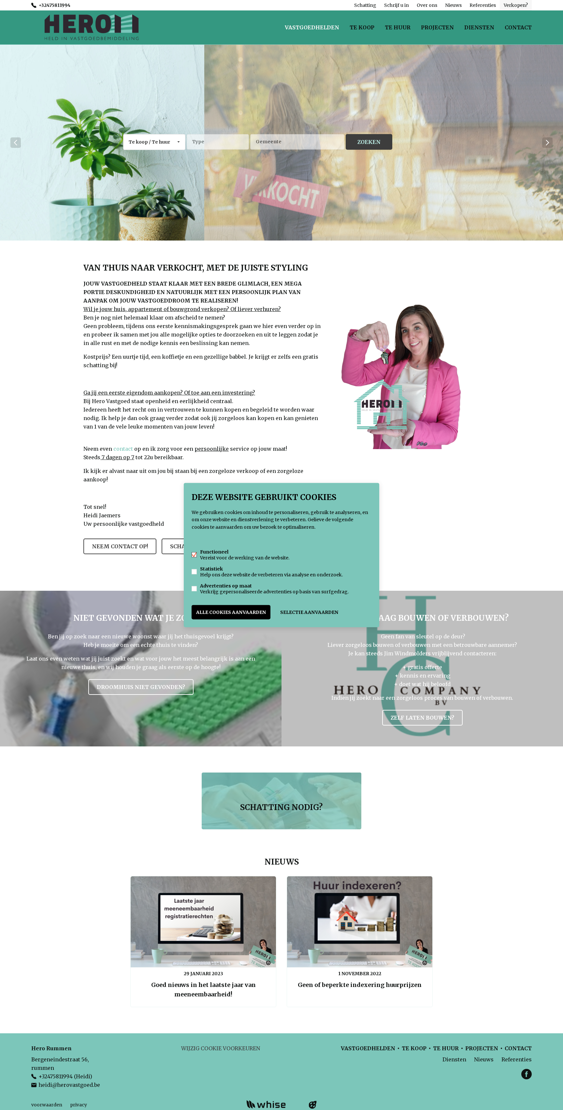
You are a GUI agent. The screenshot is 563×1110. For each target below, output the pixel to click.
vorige (15, 142)
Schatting (365, 5)
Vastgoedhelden (312, 27)
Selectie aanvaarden (309, 612)
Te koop (362, 27)
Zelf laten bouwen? (422, 717)
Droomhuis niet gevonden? (141, 687)
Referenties (482, 5)
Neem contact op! (120, 546)
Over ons (427, 5)
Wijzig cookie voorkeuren (220, 1048)
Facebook (526, 1074)
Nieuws (453, 5)
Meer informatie (210, 539)
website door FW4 (313, 1105)
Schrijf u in (396, 5)
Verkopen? (516, 5)
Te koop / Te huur (149, 142)
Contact (518, 27)
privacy (78, 1105)
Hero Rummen (51, 1048)
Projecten (437, 27)
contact (123, 449)
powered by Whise (274, 1104)
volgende (547, 142)
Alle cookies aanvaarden (231, 612)
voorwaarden (46, 1105)
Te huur (398, 27)
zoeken (369, 142)
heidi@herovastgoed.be (69, 1085)
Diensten (479, 27)
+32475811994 (54, 5)
